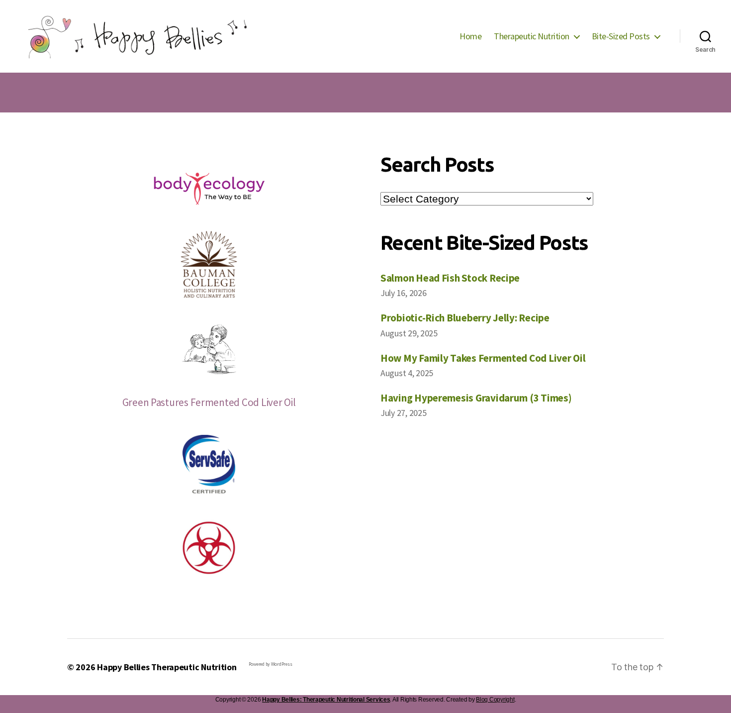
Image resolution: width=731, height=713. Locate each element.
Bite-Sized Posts (621, 36)
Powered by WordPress (270, 664)
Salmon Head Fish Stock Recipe (450, 278)
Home (470, 36)
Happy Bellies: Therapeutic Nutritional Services (326, 699)
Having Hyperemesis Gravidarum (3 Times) (475, 398)
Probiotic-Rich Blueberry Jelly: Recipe (464, 317)
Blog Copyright (495, 699)
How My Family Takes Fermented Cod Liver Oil (482, 358)
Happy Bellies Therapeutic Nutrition (167, 667)
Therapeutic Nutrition (531, 36)
